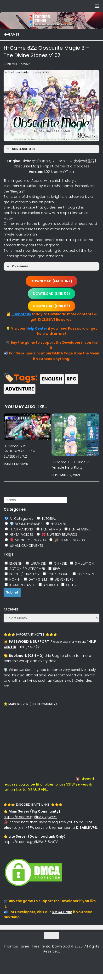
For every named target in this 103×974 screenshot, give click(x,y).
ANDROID (50, 585)
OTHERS (71, 585)
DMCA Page (62, 912)
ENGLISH (52, 378)
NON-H (14, 579)
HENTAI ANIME (79, 529)
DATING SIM (37, 579)
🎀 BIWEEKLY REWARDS (58, 534)
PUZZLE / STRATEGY (23, 574)
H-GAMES (11, 34)
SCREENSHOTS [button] (23, 149)
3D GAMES (85, 574)
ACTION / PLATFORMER (26, 568)
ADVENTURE (19, 388)
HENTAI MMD (50, 529)
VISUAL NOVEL (57, 574)
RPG (71, 378)
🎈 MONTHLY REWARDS (27, 540)
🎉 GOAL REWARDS (69, 540)
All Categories (21, 518)
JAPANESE (37, 563)
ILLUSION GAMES (21, 585)
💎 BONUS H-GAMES (25, 523)
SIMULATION (84, 563)
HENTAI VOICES (21, 534)
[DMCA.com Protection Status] (33, 886)
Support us (21, 314)
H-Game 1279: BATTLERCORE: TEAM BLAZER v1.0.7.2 (19, 451)
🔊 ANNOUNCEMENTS (26, 545)
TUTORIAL (48, 518)
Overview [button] (20, 266)
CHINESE (60, 563)
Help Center (36, 328)
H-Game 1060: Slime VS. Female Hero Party (71, 465)
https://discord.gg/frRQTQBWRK (30, 816)
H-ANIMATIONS (21, 529)
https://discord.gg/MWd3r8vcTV (31, 841)
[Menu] (97, 6)
